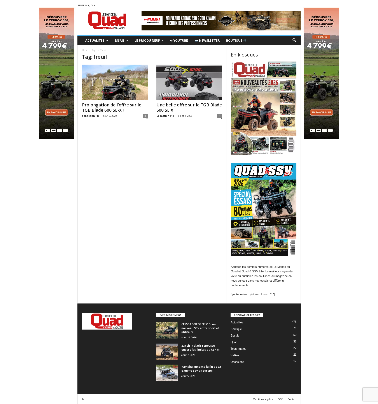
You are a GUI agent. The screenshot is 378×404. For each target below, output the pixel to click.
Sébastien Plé (91, 115)
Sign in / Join (86, 5)
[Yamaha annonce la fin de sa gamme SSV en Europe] (167, 373)
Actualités (94, 40)
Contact (292, 399)
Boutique (236, 329)
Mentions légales (263, 399)
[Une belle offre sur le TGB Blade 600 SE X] (189, 82)
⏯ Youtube (179, 40)
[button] (294, 40)
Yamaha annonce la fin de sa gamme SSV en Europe (201, 368)
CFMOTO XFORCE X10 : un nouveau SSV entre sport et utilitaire (200, 328)
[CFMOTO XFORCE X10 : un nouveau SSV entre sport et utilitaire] (167, 330)
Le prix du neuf (147, 40)
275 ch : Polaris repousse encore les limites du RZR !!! (200, 347)
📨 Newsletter (207, 40)
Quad (234, 342)
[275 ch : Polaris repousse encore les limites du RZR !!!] (167, 352)
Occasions (237, 361)
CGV (280, 399)
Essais (119, 40)
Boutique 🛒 (236, 40)
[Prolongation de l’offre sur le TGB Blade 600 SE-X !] (115, 82)
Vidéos (235, 355)
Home (85, 50)
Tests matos (238, 348)
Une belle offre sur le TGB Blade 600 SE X (189, 107)
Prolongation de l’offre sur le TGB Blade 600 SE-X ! (111, 107)
